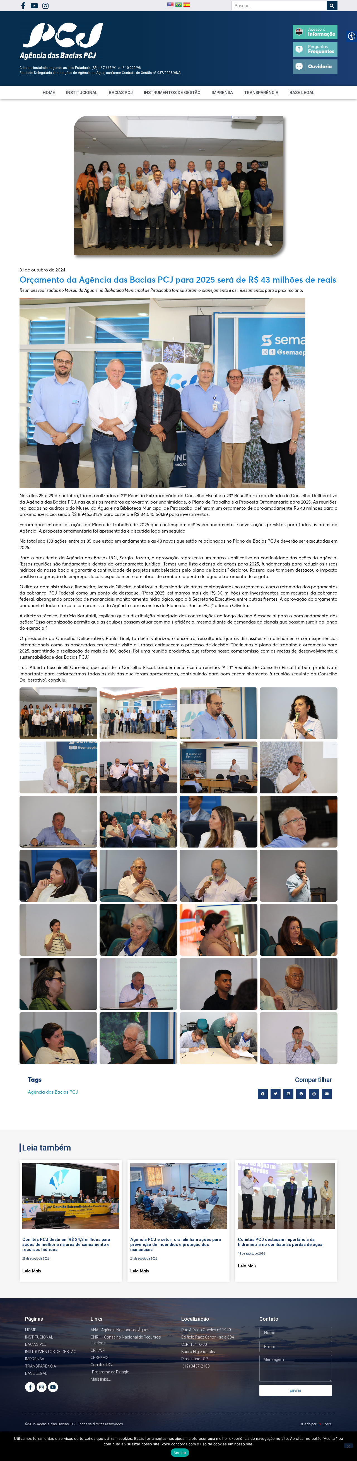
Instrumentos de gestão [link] (172, 92)
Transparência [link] (261, 92)
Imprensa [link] (222, 92)
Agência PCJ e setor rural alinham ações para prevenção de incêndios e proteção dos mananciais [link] (175, 1244)
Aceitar (179, 1452)
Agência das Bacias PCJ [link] (53, 1092)
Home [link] (49, 92)
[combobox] (279, 5)
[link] (23, 5)
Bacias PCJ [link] (121, 92)
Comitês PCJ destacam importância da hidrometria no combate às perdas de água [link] (280, 1242)
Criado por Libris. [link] (316, 1424)
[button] (263, 1094)
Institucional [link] (82, 92)
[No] (348, 1445)
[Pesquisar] (332, 5)
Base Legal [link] (302, 92)
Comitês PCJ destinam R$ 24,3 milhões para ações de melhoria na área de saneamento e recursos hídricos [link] (66, 1244)
